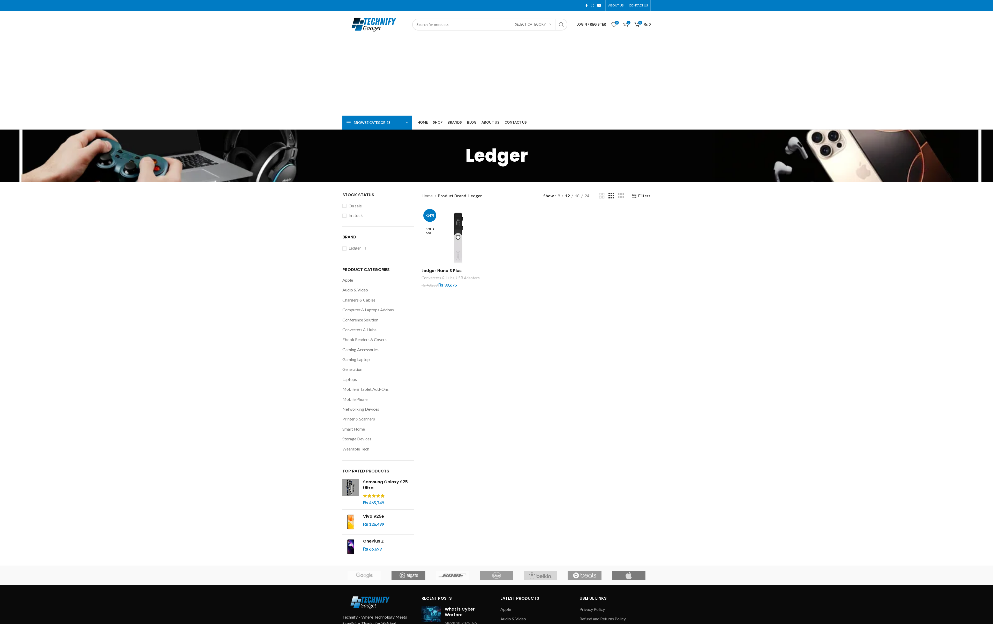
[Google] (364, 575)
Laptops (349, 379)
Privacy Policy (592, 609)
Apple (347, 279)
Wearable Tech (355, 448)
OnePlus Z (373, 541)
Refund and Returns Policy (603, 618)
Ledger (355, 247)
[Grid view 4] (621, 196)
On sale (355, 205)
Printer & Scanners (358, 418)
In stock (356, 215)
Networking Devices (360, 409)
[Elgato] (408, 575)
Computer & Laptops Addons (368, 309)
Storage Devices (356, 438)
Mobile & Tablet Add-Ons (365, 389)
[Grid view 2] (602, 196)
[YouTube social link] (599, 5)
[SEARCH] (561, 25)
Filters (644, 195)
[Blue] (496, 575)
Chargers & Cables (358, 299)
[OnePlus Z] (350, 546)
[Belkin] (540, 575)
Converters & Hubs (359, 329)
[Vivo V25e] (350, 522)
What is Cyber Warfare (460, 612)
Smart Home (353, 428)
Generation (352, 369)
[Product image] (458, 236)
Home (427, 195)
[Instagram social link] (592, 5)
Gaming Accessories (360, 349)
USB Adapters (468, 277)
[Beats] (584, 575)
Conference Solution (360, 319)
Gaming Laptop (356, 359)
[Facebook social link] (586, 5)
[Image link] (370, 601)
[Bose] (453, 575)
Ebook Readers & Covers (364, 339)
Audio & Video (355, 289)
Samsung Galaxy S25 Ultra (385, 485)
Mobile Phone (354, 399)
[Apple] (629, 575)
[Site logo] (374, 23)
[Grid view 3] (611, 196)
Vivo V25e (373, 516)
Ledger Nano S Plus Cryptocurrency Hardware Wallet (457, 273)
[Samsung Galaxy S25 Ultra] (350, 492)
